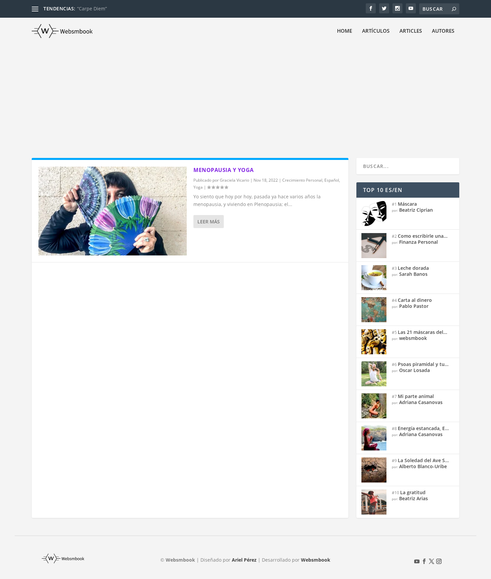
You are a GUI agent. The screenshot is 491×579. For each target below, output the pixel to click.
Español (331, 180)
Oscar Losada (414, 370)
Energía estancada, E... (423, 428)
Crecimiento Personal (302, 180)
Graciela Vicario (234, 180)
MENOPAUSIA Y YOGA (223, 170)
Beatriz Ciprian (416, 210)
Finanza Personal (418, 242)
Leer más (208, 221)
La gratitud (413, 492)
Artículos (375, 31)
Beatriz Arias (413, 498)
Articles (410, 31)
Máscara (407, 204)
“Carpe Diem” (92, 8)
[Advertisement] (245, 94)
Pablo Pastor (414, 306)
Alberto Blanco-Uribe (423, 466)
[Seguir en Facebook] (424, 561)
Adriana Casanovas (421, 402)
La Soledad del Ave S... (423, 460)
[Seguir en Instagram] (439, 561)
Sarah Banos (413, 274)
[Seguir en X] (431, 561)
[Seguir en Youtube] (417, 561)
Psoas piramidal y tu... (423, 364)
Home (344, 31)
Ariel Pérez (244, 560)
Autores (443, 31)
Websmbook (315, 560)
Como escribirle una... (423, 236)
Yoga (198, 187)
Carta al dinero (415, 300)
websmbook (413, 338)
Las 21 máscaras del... (422, 332)
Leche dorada (413, 268)
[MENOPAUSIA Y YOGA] (112, 211)
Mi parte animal (416, 396)
